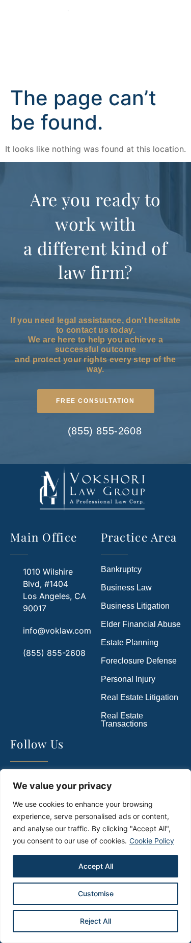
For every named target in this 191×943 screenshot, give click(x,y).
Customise (96, 893)
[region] (95, 856)
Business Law (126, 587)
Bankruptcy (121, 569)
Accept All (95, 866)
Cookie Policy (151, 840)
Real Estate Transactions (124, 719)
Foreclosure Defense (139, 660)
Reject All (95, 921)
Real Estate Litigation (139, 697)
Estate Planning (129, 642)
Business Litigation (135, 606)
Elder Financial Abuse (141, 624)
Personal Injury (128, 679)
